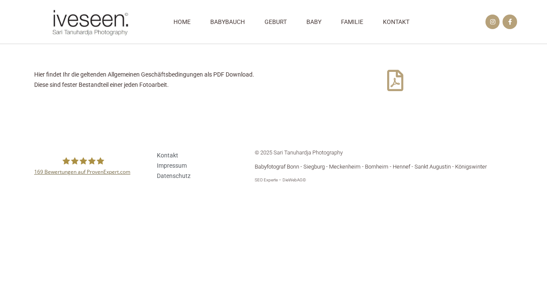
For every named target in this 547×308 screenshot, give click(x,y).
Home (182, 21)
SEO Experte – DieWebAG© (280, 180)
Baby (313, 21)
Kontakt (396, 21)
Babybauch (227, 21)
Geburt (276, 21)
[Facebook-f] (510, 22)
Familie (352, 21)
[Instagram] (492, 22)
